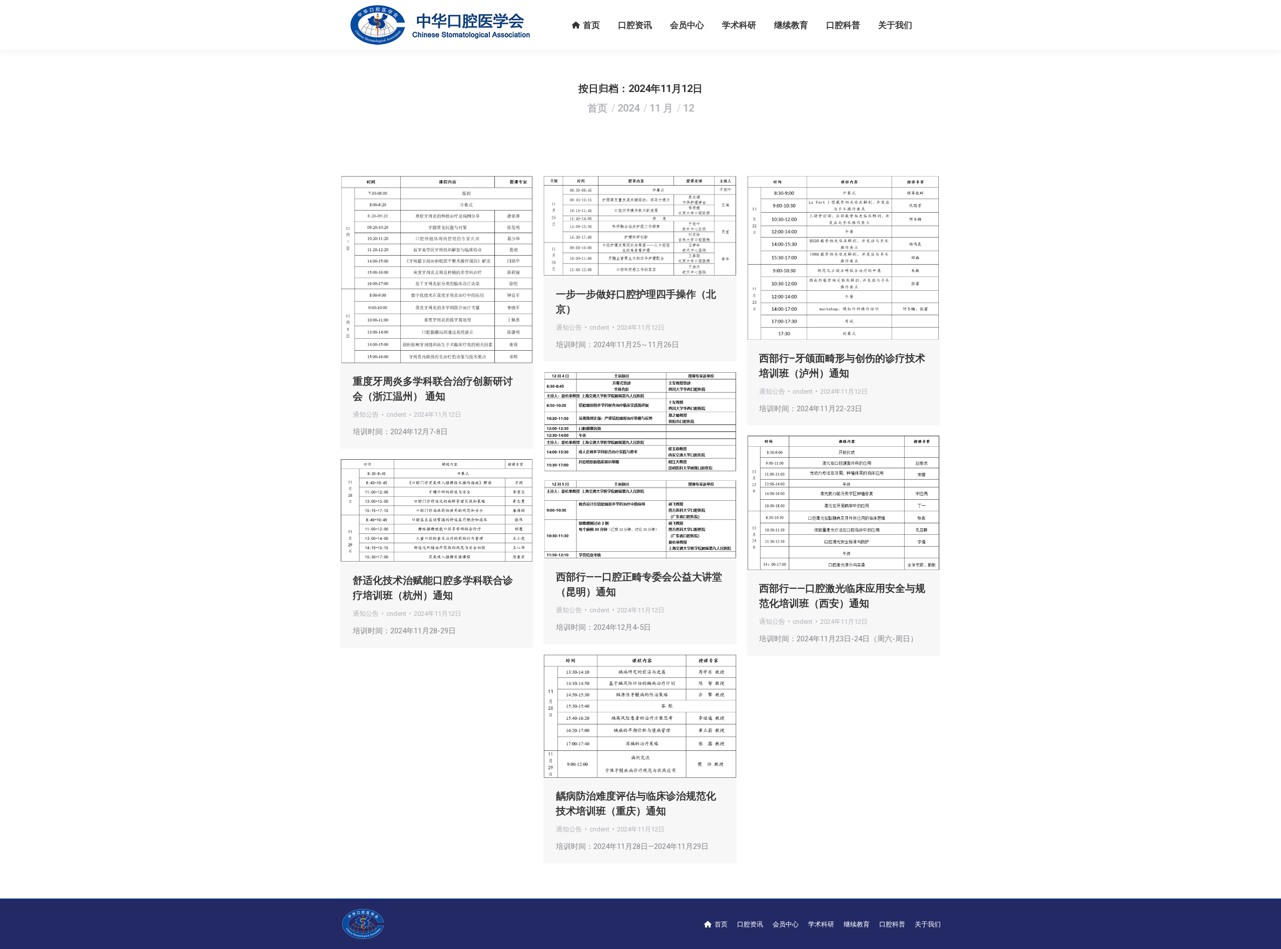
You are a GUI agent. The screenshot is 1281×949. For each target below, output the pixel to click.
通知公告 (366, 414)
